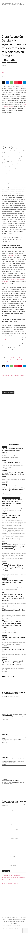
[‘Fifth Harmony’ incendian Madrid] (5, 829)
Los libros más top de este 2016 (10, 780)
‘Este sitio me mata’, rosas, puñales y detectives (11, 516)
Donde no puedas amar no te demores (10, 375)
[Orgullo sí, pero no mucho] (5, 856)
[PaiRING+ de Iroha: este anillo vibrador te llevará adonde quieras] (5, 848)
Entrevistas (9, 62)
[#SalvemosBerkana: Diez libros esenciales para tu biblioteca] (14, 705)
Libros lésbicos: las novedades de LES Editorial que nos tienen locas (13, 474)
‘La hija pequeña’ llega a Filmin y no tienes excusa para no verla (13, 611)
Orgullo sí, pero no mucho (11, 462)
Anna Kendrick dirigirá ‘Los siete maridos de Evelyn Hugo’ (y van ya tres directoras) (13, 547)
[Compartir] (7, 82)
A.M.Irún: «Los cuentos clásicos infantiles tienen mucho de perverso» (14, 802)
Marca (3, 72)
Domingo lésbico (5, 647)
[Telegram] (24, 82)
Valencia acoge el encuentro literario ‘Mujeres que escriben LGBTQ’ (13, 693)
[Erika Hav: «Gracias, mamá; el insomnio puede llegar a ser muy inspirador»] (14, 750)
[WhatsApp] (11, 82)
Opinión (3, 460)
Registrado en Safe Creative (10, 883)
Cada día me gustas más (9, 373)
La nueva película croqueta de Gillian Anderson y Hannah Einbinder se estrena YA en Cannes (12, 624)
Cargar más (13, 810)
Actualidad (6, 3)
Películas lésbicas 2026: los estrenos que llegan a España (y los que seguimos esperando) (13, 488)
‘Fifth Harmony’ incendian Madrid (18, 827)
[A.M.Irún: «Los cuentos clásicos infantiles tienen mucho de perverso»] (14, 792)
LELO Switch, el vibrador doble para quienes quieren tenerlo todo (12, 582)
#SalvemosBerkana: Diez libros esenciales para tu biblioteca (14, 714)
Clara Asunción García (19, 373)
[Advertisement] (14, 20)
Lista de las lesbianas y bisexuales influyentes (11, 498)
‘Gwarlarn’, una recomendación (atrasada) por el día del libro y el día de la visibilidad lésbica (13, 663)
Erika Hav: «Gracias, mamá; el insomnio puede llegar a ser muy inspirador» (13, 759)
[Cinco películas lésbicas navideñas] (5, 836)
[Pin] (20, 82)
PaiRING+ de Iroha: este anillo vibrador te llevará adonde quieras (12, 450)
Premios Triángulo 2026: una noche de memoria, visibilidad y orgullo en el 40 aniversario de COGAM (13, 568)
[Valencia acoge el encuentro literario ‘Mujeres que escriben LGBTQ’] (14, 683)
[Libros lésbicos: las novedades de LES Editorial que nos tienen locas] (5, 863)
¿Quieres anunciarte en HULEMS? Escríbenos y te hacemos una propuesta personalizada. (13, 877)
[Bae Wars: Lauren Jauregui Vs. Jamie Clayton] (5, 822)
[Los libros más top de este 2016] (14, 771)
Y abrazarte (9, 255)
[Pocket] (16, 82)
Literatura (15, 62)
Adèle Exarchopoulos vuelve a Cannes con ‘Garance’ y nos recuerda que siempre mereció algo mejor (13, 597)
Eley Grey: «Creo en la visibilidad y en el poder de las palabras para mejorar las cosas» (14, 737)
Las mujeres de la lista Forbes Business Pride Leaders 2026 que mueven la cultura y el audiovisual (12, 502)
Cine (3, 592)
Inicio (3, 3)
